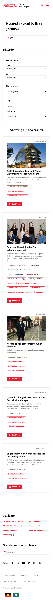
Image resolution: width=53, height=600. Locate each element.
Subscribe (7, 535)
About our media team (37, 530)
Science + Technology (16, 279)
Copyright (24, 575)
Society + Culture (36, 279)
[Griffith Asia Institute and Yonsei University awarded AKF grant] (26, 155)
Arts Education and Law (27, 283)
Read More (16, 204)
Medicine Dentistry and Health (20, 292)
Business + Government (17, 187)
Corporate (35, 265)
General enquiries (10, 530)
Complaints (36, 575)
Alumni (11, 283)
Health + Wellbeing (15, 274)
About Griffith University (13, 526)
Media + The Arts (33, 274)
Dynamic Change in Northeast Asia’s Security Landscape (26, 399)
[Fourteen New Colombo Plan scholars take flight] (26, 231)
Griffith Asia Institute (16, 191)
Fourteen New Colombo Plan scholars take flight (22, 248)
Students (39, 292)
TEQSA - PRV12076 (28, 582)
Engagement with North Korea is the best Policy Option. (26, 455)
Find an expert (34, 526)
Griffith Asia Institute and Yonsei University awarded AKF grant (24, 172)
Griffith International (16, 370)
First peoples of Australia (12, 588)
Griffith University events (13, 521)
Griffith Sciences (37, 288)
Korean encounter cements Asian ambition (24, 345)
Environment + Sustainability (19, 270)
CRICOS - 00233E (10, 582)
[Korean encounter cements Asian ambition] (26, 328)
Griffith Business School (17, 196)
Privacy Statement (10, 575)
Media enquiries (35, 521)
